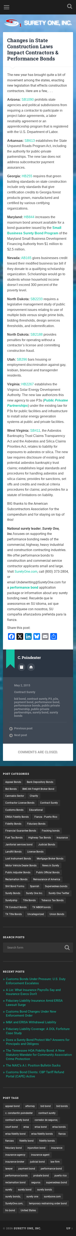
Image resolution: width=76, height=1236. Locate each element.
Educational (36, 809)
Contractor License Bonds (19, 802)
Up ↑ (69, 1228)
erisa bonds (59, 1126)
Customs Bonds (14, 809)
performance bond (24, 587)
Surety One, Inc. (27, 1228)
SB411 (35, 430)
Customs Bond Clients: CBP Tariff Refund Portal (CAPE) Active (35, 1074)
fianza (62, 1133)
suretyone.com (52, 1196)
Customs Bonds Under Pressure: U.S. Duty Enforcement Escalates (35, 981)
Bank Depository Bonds (40, 782)
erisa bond (41, 1126)
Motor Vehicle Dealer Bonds (21, 865)
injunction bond (36, 1147)
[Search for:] (38, 948)
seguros (35, 1182)
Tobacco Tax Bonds (52, 900)
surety (8, 1189)
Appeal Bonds (13, 782)
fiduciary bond (13, 1147)
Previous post (23, 728)
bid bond (20, 698)
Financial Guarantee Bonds (20, 830)
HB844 (29, 217)
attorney (30, 1106)
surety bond (40, 712)
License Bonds (35, 851)
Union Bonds (57, 914)
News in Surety (50, 865)
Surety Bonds (12, 893)
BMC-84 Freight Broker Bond (38, 788)
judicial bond (37, 1161)
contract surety (37, 698)
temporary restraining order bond (48, 1203)
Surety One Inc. (34, 893)
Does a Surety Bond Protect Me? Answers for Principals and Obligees (37, 1042)
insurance (56, 1147)
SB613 (29, 140)
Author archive (21, 667)
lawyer (9, 1168)
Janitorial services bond (19, 844)
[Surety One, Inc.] (38, 23)
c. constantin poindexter (19, 1113)
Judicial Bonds (46, 844)
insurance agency (15, 1154)
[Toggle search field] (69, 6)
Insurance (62, 837)
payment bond (23, 702)
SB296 (22, 359)
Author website (31, 667)
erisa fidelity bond (15, 1133)
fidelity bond (26, 1140)
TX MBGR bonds (41, 907)
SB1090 (28, 99)
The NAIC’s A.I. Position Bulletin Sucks (33, 1065)
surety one (32, 1196)
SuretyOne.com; (14, 1203)
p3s (55, 698)
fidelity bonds (47, 1140)
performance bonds (27, 705)
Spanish (34, 886)
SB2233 (36, 299)
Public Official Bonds (48, 872)
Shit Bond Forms (14, 886)
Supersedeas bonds (56, 886)
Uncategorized (35, 914)
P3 (50, 698)
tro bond (10, 1210)
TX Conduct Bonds (16, 907)
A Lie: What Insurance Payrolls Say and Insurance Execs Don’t (33, 992)
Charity (34, 795)
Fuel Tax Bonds (14, 837)
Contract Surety (24, 692)
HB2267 (27, 384)
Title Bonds (29, 900)
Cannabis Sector (14, 795)
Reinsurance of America (46, 879)
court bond (11, 1126)
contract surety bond (17, 1120)
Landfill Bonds (13, 851)
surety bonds (44, 1189)
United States (28, 1210)
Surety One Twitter (59, 893)
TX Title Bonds (13, 914)
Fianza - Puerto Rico (45, 816)
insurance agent (40, 1154)
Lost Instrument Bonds (18, 858)
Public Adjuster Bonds (17, 872)
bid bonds (62, 1106)
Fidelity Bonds (13, 823)
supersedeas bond (56, 1182)
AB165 (26, 258)
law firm (55, 1161)
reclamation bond (15, 1182)
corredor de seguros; (46, 1120)
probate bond (41, 1175)
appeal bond (12, 1106)
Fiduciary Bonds (36, 823)
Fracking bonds (51, 830)
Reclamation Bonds (16, 879)
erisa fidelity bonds (42, 1133)
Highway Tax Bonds (39, 837)
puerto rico (60, 1175)
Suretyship (11, 900)
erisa (26, 1126)
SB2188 (36, 334)
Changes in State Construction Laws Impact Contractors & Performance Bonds (32, 49)
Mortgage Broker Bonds (50, 858)
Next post (20, 735)
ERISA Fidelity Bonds (17, 816)
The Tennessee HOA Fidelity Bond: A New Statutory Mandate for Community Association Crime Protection (39, 1055)
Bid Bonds (11, 788)
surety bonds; (13, 1196)
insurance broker (14, 1161)
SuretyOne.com (26, 572)
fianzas (9, 1140)
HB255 (27, 176)
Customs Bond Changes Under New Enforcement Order (31, 1014)
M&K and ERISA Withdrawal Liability (31, 1022)
